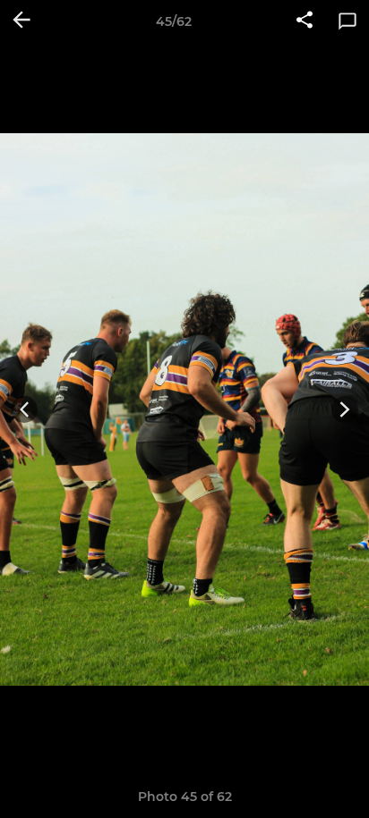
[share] (304, 21)
